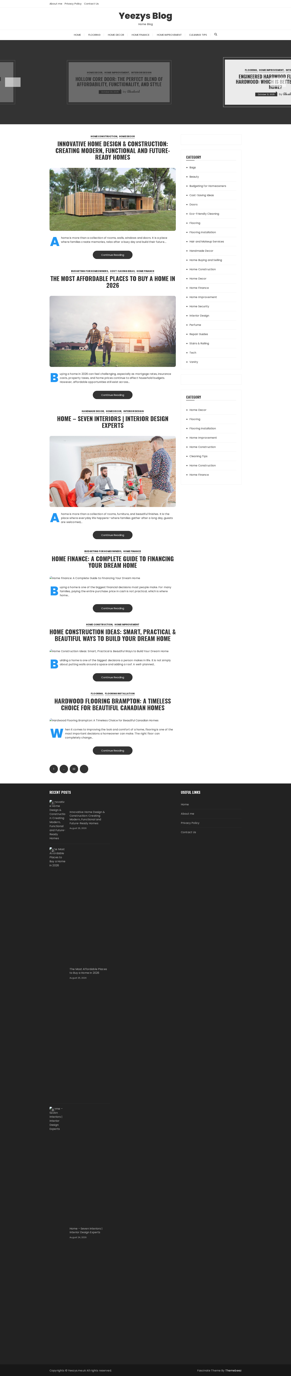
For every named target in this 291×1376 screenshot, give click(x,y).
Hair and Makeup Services (206, 241)
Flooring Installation (120, 693)
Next (84, 769)
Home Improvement (169, 35)
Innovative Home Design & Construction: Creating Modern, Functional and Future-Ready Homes (112, 150)
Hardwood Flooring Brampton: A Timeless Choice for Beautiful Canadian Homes (112, 704)
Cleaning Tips (198, 35)
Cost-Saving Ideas (122, 271)
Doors (193, 204)
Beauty (194, 177)
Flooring (94, 35)
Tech (192, 353)
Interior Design (11, 72)
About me (56, 3)
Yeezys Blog (145, 16)
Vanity (193, 362)
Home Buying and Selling (205, 260)
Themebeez (233, 1370)
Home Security (199, 306)
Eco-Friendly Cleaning (204, 214)
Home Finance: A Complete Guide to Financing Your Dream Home (113, 562)
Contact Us (91, 3)
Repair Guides (198, 334)
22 (74, 769)
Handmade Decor (93, 411)
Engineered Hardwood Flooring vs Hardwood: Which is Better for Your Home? (145, 81)
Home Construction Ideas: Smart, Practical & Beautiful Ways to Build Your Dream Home (113, 635)
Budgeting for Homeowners (89, 271)
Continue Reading (112, 255)
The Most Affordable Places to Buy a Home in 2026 (112, 281)
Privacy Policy (73, 3)
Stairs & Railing (199, 343)
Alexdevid (159, 94)
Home (77, 35)
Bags (192, 167)
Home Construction (104, 136)
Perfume (195, 325)
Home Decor (116, 35)
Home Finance (141, 35)
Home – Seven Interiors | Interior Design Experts (112, 422)
